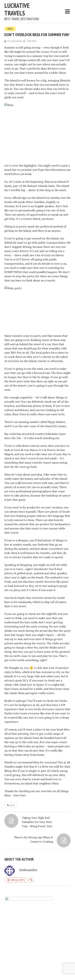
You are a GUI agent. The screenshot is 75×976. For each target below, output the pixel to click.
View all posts (18, 880)
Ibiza (12, 805)
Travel (10, 28)
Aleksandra (16, 41)
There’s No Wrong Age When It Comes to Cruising (33, 839)
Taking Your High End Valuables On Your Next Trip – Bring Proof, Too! (37, 822)
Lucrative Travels (17, 9)
